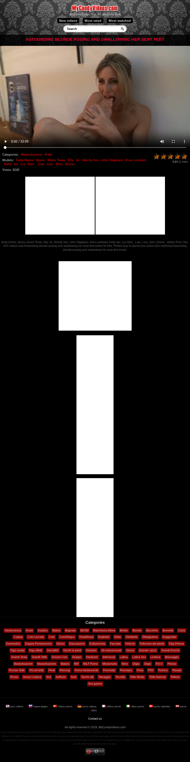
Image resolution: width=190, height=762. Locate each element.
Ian (16, 164)
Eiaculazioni (77, 643)
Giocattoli (53, 650)
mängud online (19, 736)
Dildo (117, 637)
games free (41, 732)
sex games (176, 736)
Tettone (175, 677)
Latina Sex (139, 657)
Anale (29, 630)
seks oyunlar (83, 740)
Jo (77, 160)
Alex (31, 164)
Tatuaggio (104, 677)
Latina (124, 657)
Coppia (18, 637)
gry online (156, 732)
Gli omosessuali (111, 650)
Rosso (14, 677)
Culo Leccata (35, 637)
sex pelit (143, 740)
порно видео (40, 706)
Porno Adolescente (86, 670)
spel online (121, 732)
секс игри (183, 740)
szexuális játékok (80, 744)
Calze (181, 630)
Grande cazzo (148, 650)
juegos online (72, 732)
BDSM (84, 630)
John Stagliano (112, 160)
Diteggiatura (150, 637)
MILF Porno (90, 663)
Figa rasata (17, 650)
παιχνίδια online (64, 736)
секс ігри (135, 740)
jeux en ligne (93, 732)
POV (151, 670)
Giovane (91, 650)
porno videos (89, 706)
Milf (76, 663)
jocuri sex (92, 740)
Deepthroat (86, 637)
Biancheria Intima (104, 630)
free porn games (7, 732)
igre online (75, 736)
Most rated (93, 20)
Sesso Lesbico (32, 677)
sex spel (67, 740)
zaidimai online (42, 736)
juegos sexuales (17, 740)
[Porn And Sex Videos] (95, 11)
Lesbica (155, 657)
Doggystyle (169, 637)
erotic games (112, 744)
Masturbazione (31, 154)
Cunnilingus (67, 637)
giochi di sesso (51, 740)
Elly (70, 160)
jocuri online (173, 732)
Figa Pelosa (176, 643)
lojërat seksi (92, 744)
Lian (41, 164)
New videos (68, 20)
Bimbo (124, 630)
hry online (164, 732)
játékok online (184, 732)
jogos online (61, 732)
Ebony (61, 643)
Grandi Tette (39, 657)
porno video (166, 736)
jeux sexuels (40, 740)
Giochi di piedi (72, 650)
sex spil (74, 740)
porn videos (17, 706)
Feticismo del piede (152, 643)
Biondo (137, 630)
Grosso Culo (59, 657)
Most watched (120, 20)
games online (31, 732)
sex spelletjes (108, 740)
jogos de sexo (29, 740)
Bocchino (152, 630)
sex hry (99, 740)
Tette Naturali (157, 677)
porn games (101, 744)
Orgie (147, 663)
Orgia (136, 663)
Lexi (50, 164)
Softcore (61, 677)
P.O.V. (159, 663)
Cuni (52, 637)
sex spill (60, 740)
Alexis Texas (56, 160)
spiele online (82, 732)
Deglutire (104, 637)
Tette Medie (137, 677)
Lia (23, 164)
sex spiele (7, 740)
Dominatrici (13, 643)
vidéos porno (114, 706)
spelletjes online (7, 736)
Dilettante (132, 637)
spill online (112, 732)
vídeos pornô (115, 736)
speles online (31, 736)
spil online (130, 732)
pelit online (138, 732)
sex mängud (151, 740)
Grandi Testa (19, 657)
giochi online (103, 732)
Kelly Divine (24, 160)
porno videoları (162, 706)
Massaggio (172, 657)
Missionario (109, 663)
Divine (69, 164)
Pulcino (163, 670)
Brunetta (168, 630)
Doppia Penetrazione (38, 643)
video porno (137, 706)
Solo (73, 677)
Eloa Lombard (136, 160)
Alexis (40, 160)
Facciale (115, 643)
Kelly (7, 164)
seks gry (117, 740)
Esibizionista (97, 643)
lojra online (53, 736)
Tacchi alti (87, 677)
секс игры (185, 736)
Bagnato (70, 630)
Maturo (65, 663)
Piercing (65, 670)
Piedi (48, 154)
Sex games (95, 683)
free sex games (20, 732)
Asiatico (43, 630)
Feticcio (130, 643)
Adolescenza (13, 630)
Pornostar (109, 670)
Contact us (95, 718)
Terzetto (120, 677)
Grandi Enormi (170, 650)
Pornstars (126, 670)
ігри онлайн (147, 732)
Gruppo (77, 657)
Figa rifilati (35, 650)
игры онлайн (52, 732)
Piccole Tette (17, 670)
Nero (125, 663)
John (59, 164)
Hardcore (92, 657)
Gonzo (130, 650)
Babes (56, 630)
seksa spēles (162, 740)
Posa (140, 670)
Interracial (109, 657)
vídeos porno (65, 706)
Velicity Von (90, 160)
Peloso (172, 663)
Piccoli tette (36, 670)
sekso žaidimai (173, 740)
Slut (48, 677)
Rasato (176, 670)
